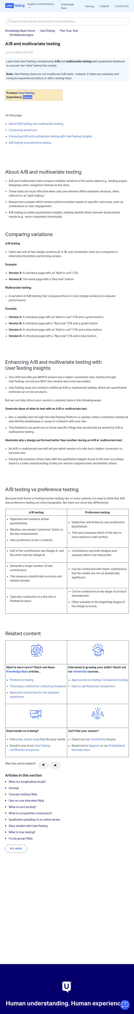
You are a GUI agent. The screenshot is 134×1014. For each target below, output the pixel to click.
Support (104, 6)
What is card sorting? (22, 807)
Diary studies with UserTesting (28, 826)
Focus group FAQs (20, 838)
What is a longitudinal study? (27, 781)
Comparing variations (23, 130)
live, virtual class (28, 739)
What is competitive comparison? (30, 813)
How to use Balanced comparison (93, 686)
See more (16, 848)
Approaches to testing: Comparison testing (100, 680)
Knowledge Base (67, 6)
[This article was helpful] (55, 765)
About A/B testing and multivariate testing (36, 123)
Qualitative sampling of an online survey (34, 819)
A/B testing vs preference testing (30, 142)
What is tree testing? (22, 832)
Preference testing (22, 680)
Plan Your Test (69, 30)
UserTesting (47, 30)
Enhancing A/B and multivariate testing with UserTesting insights (50, 136)
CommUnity (122, 6)
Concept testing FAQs (23, 794)
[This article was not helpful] (43, 765)
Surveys (14, 788)
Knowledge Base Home (20, 30)
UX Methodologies (21, 35)
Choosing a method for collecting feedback (38, 686)
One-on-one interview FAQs (26, 800)
